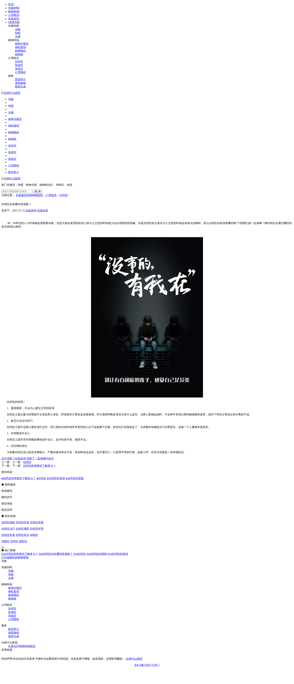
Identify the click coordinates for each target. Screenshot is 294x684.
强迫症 (19, 68)
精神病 (19, 54)
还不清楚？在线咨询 (13, 458)
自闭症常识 (22, 535)
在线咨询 (13, 18)
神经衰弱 (20, 47)
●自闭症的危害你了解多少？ (18, 478)
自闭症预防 (22, 528)
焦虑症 (19, 65)
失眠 (17, 29)
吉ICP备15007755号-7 (147, 665)
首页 (11, 4)
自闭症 (19, 61)
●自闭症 (41, 478)
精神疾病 (13, 11)
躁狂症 (23, 541)
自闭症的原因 (96, 553)
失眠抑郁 (13, 7)
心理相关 (13, 15)
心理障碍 (20, 72)
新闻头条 (20, 86)
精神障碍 (20, 50)
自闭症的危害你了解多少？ (39, 465)
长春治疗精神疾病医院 (21, 646)
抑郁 (17, 32)
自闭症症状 (22, 522)
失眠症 (5, 541)
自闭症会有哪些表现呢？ (56, 553)
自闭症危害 (37, 522)
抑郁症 (34, 535)
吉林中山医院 (134, 658)
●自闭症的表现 (56, 478)
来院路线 (20, 83)
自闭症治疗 (8, 528)
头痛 (17, 36)
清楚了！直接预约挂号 (40, 458)
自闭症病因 (8, 522)
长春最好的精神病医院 (29, 195)
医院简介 (20, 79)
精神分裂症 (22, 43)
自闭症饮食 (8, 535)
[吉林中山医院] (10, 92)
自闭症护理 (37, 528)
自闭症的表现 (118, 553)
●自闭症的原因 (75, 478)
